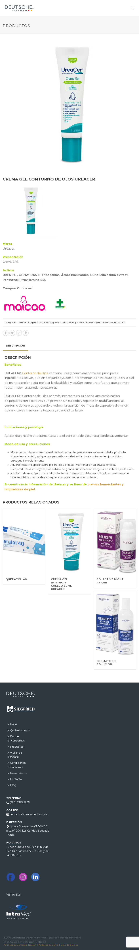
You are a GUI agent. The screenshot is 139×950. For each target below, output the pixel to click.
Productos (16, 746)
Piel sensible (107, 322)
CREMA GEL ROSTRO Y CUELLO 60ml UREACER (61, 584)
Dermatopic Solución (106, 662)
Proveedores (18, 773)
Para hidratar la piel (89, 322)
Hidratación (43, 322)
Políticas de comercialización (20, 945)
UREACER (119, 322)
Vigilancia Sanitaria (15, 754)
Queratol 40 (16, 579)
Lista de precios (69, 945)
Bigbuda (40, 941)
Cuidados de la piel (26, 322)
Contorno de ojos (69, 322)
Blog (13, 785)
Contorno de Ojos (35, 373)
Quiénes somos (20, 730)
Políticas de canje (48, 945)
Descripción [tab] (15, 345)
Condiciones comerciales (17, 765)
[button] (129, 45)
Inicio (13, 724)
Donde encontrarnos (16, 738)
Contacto (16, 779)
